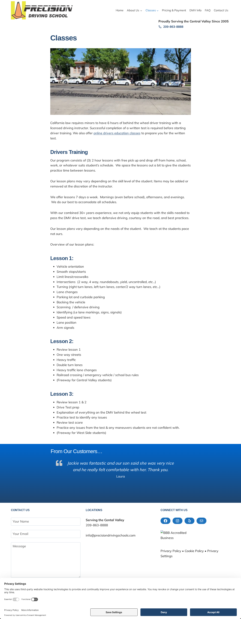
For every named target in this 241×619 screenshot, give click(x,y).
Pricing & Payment (174, 10)
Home (119, 10)
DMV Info (195, 10)
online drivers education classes (117, 133)
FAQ (207, 10)
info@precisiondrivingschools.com (110, 535)
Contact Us (221, 10)
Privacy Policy (171, 551)
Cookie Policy (194, 551)
